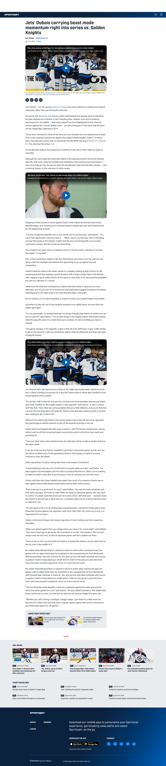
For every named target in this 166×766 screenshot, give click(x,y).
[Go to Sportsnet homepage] (11, 15)
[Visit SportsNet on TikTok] (134, 744)
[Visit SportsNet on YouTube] (115, 744)
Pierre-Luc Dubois (60, 107)
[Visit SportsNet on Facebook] (121, 744)
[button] (156, 15)
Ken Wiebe (29, 38)
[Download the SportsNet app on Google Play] (91, 744)
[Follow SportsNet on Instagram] (127, 744)
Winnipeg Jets (44, 116)
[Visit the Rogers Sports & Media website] (40, 761)
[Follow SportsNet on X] (108, 744)
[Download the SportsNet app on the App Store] (76, 744)
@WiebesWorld (42, 38)
